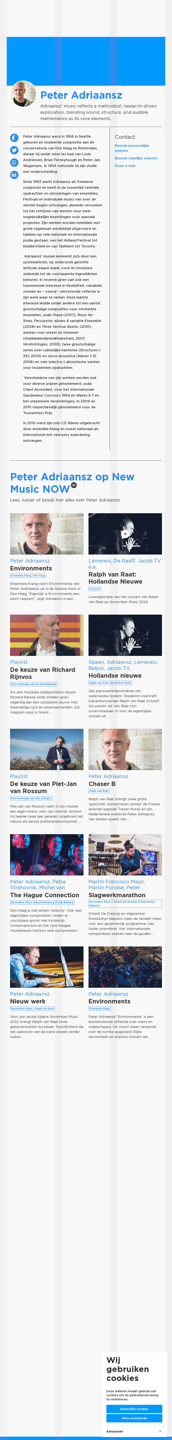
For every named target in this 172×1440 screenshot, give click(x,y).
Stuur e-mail (125, 166)
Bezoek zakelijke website (136, 158)
